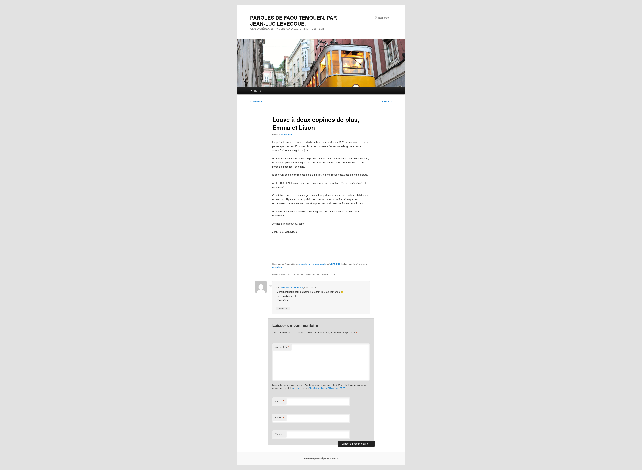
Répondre (283, 308)
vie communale (318, 263)
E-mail (280, 417)
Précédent (256, 101)
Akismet (296, 388)
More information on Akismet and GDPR (327, 388)
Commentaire (282, 347)
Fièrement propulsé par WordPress (321, 458)
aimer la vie (304, 263)
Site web (279, 434)
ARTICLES (256, 90)
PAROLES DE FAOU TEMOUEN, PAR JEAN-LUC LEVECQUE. (293, 20)
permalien (277, 266)
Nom (280, 401)
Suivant (387, 101)
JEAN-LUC (335, 263)
